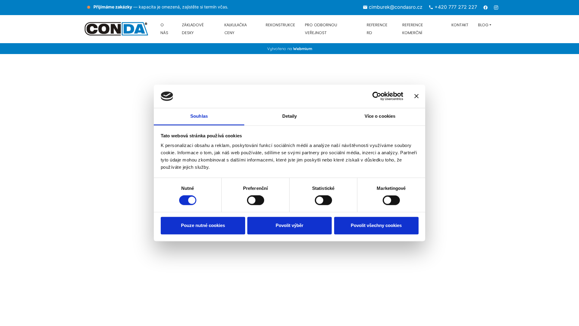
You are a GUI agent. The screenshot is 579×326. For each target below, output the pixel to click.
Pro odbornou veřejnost (321, 29)
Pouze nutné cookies (203, 225)
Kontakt (459, 25)
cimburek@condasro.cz (395, 7)
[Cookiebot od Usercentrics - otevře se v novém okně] (376, 96)
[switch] (255, 200)
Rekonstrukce (280, 25)
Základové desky (193, 29)
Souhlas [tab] (199, 116)
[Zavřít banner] (416, 96)
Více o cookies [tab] (380, 116)
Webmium (302, 48)
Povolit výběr (289, 225)
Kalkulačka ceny (235, 29)
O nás (164, 29)
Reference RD (377, 29)
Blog (483, 25)
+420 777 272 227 (456, 7)
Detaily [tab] (289, 116)
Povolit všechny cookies (376, 225)
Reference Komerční (412, 29)
